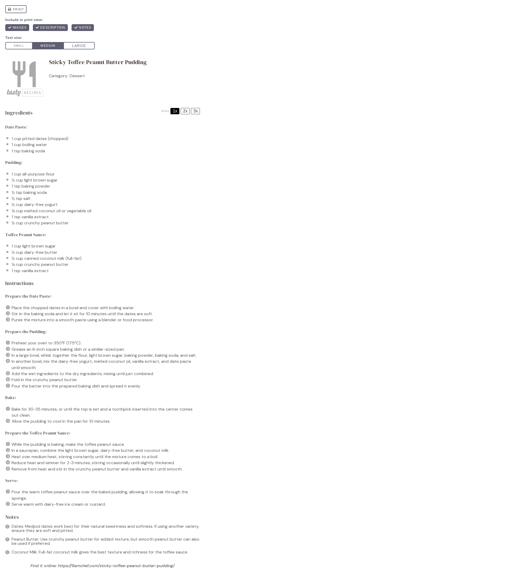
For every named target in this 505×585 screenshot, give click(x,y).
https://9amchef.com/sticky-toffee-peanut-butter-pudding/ (116, 565)
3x (195, 111)
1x (175, 111)
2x (185, 111)
